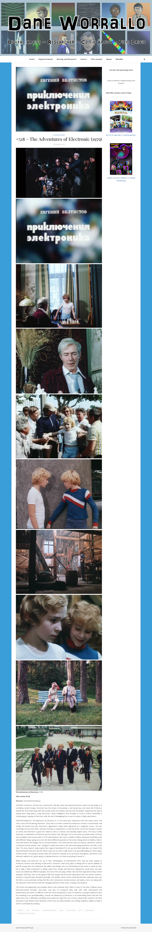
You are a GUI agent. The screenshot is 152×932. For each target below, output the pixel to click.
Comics (83, 59)
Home (32, 59)
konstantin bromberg (49, 910)
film (28, 910)
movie (61, 910)
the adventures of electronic (26, 913)
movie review (71, 910)
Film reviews (96, 59)
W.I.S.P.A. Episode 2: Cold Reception (121, 135)
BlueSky (119, 59)
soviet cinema (89, 910)
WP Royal (30, 928)
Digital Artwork (46, 59)
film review (35, 910)
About (109, 59)
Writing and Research (66, 59)
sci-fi (80, 910)
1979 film (20, 910)
